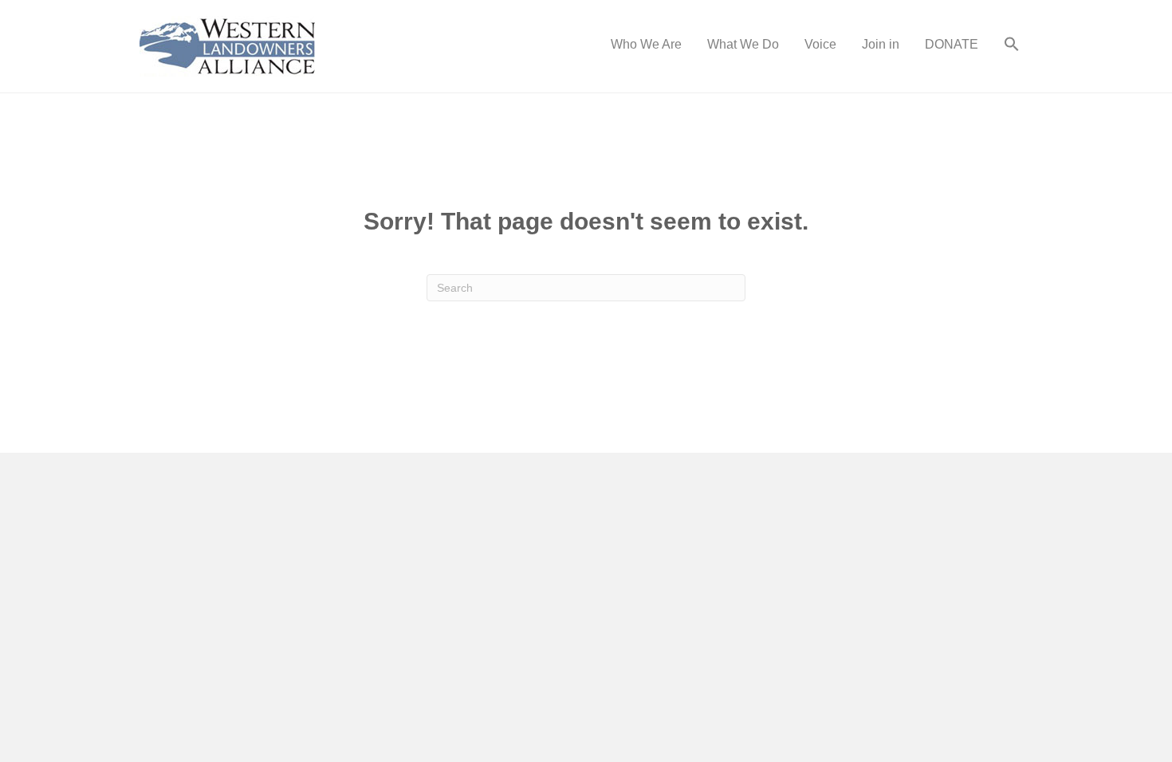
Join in (880, 44)
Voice (820, 44)
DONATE (951, 44)
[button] (1011, 46)
